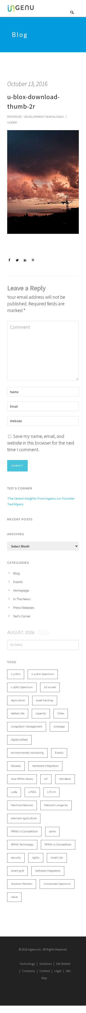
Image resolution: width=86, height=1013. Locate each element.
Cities (60, 713)
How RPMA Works (22, 779)
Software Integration (47, 870)
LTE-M (51, 792)
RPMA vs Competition (58, 844)
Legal (57, 971)
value (14, 897)
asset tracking (44, 700)
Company (28, 971)
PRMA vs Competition (24, 831)
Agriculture (18, 700)
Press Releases (23, 607)
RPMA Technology (22, 844)
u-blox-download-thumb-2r (33, 101)
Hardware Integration (45, 765)
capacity (41, 713)
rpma (52, 831)
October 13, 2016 (27, 84)
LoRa (14, 792)
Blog (16, 573)
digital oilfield (19, 739)
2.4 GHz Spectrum (43, 674)
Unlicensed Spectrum (57, 883)
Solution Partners (21, 883)
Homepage (21, 590)
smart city (57, 857)
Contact (44, 971)
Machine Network (22, 805)
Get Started (63, 964)
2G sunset (50, 687)
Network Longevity (56, 805)
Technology (27, 964)
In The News (22, 599)
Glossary (16, 765)
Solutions (45, 964)
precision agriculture (24, 818)
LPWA (32, 792)
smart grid (17, 870)
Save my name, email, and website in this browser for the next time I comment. (40, 442)
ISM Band (65, 779)
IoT (46, 779)
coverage (59, 726)
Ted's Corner (22, 616)
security (16, 857)
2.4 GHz (15, 674)
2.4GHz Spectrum (22, 687)
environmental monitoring (27, 752)
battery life (17, 713)
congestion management (26, 726)
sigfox (35, 857)
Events (18, 582)
